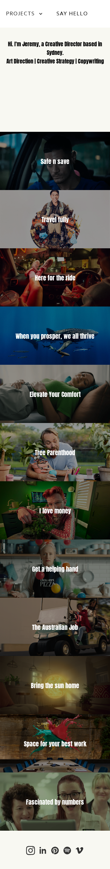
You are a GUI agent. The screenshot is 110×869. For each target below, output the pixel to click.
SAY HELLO (72, 13)
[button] (24, 14)
